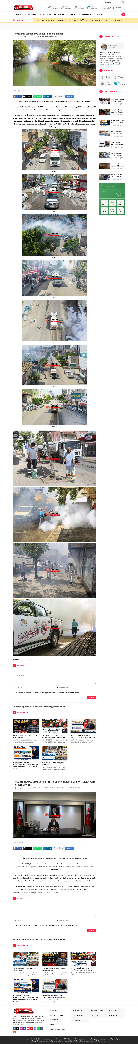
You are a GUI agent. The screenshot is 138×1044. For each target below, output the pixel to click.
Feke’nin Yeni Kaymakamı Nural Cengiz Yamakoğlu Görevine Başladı (83, 736)
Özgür (113, 45)
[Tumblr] (41, 1028)
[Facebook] (14, 1028)
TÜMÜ (117, 37)
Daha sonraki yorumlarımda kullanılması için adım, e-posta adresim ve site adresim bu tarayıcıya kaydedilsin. (47, 692)
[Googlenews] (35, 1028)
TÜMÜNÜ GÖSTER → (119, 20)
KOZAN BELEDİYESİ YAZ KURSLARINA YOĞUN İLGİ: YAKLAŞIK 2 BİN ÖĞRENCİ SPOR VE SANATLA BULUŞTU (25, 765)
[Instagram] (21, 1028)
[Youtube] (28, 1028)
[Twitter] (17, 1028)
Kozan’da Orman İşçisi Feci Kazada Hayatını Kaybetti (25, 736)
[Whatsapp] (38, 1028)
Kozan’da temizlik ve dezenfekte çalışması (30, 660)
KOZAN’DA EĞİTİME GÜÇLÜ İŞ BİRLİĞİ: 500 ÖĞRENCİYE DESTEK (53, 736)
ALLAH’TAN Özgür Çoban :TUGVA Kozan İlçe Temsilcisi (110, 53)
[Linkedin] (24, 1028)
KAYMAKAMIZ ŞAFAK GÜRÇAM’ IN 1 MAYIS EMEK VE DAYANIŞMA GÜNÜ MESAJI (39, 893)
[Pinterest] (31, 1028)
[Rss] (14, 1032)
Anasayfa (19, 36)
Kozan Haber (27, 36)
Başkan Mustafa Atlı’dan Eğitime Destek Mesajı (53, 20)
